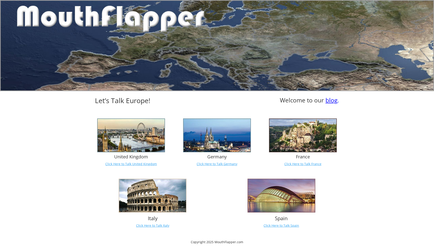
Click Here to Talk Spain (281, 225)
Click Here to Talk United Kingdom (131, 164)
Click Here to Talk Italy (152, 225)
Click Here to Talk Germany (217, 164)
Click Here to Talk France (302, 164)
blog (331, 100)
